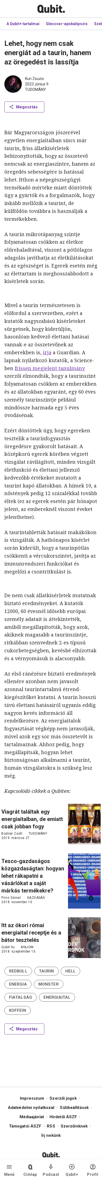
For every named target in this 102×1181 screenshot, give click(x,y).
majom (27, 947)
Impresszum (32, 1098)
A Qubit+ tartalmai (23, 24)
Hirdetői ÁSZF (63, 1116)
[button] (18, 971)
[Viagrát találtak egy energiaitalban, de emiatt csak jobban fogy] (84, 824)
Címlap (30, 1174)
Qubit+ (72, 1174)
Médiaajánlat (32, 1116)
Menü (9, 1174)
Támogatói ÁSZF (25, 1126)
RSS (51, 1126)
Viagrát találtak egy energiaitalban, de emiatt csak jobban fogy (32, 819)
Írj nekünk (51, 1135)
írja (47, 352)
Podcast (51, 1174)
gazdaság (36, 898)
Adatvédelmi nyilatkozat (31, 1107)
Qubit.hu (8, 947)
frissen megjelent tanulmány (50, 368)
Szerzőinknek (74, 1126)
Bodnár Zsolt (11, 833)
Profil (92, 1174)
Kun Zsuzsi (34, 78)
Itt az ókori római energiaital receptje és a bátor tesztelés (31, 932)
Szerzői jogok (63, 1098)
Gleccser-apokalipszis (67, 24)
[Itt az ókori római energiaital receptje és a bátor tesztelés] (84, 937)
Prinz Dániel (11, 898)
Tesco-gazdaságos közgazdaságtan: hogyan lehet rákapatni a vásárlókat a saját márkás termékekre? (32, 876)
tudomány (35, 89)
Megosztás (27, 107)
